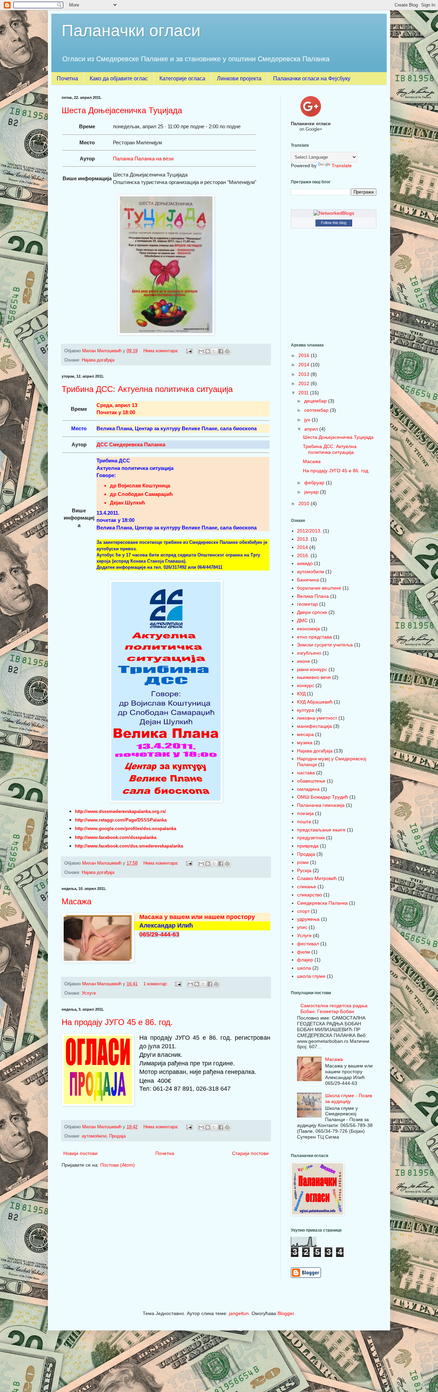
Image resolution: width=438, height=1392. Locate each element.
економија (308, 628)
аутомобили (94, 1136)
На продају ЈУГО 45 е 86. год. (117, 1022)
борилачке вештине (319, 588)
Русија (304, 870)
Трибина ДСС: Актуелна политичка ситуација (147, 389)
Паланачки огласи (131, 31)
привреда (308, 846)
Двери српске (312, 612)
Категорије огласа (182, 78)
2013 (304, 374)
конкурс (305, 685)
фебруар (315, 482)
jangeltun (239, 1313)
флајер (305, 959)
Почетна (67, 78)
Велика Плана (313, 596)
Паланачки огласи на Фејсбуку (311, 78)
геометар (307, 604)
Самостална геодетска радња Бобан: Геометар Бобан (334, 1008)
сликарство (309, 894)
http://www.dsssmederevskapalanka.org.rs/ (120, 811)
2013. (303, 539)
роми (303, 862)
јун (308, 419)
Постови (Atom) (117, 1165)
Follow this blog (333, 223)
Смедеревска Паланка (322, 903)
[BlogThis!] (207, 351)
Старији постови (250, 1153)
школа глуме (311, 976)
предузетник (311, 837)
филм (303, 952)
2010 (304, 503)
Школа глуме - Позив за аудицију (348, 1098)
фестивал (308, 943)
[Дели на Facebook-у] (220, 351)
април (311, 429)
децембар (316, 401)
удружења (308, 919)
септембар (317, 410)
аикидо (305, 563)
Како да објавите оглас (119, 78)
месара (305, 734)
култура (305, 710)
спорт (303, 911)
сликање (306, 886)
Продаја (117, 1136)
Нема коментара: (161, 351)
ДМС (302, 620)
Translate (342, 165)
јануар (312, 492)
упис (302, 927)
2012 (304, 383)
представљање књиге (321, 829)
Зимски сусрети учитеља (325, 644)
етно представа (314, 637)
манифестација (314, 726)
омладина (308, 789)
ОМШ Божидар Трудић (322, 797)
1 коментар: (156, 984)
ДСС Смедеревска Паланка (130, 444)
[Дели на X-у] (214, 351)
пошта (304, 821)
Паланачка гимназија (321, 805)
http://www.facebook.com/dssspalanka (115, 837)
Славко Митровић (317, 878)
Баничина (308, 579)
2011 (304, 392)
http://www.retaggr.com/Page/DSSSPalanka (121, 820)
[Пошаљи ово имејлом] (201, 351)
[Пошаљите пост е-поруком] (189, 351)
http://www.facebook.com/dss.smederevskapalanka (129, 846)
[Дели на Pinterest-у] (227, 351)
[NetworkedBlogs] (333, 213)
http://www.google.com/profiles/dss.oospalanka (125, 828)
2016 (304, 355)
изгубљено (309, 653)
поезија (305, 813)
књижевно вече (314, 677)
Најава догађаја (98, 360)
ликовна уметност (317, 718)
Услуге (89, 993)
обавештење (311, 781)
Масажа (76, 901)
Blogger (286, 1313)
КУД (301, 693)
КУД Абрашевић (315, 702)
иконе (303, 661)
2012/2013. (309, 531)
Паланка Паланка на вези (143, 158)
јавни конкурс (312, 669)
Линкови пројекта (239, 78)
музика (304, 742)
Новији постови (80, 1153)
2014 (304, 364)
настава (306, 772)
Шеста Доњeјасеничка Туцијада (122, 110)
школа (304, 968)
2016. (303, 555)
